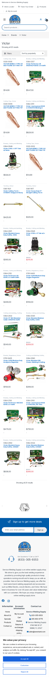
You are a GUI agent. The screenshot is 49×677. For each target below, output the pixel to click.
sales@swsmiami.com (37, 632)
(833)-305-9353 (28, 559)
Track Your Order (27, 7)
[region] (24, 656)
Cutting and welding (15, 228)
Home (4, 35)
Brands (14, 35)
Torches (6, 186)
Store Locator (9, 7)
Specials (7, 619)
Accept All (24, 659)
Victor (14, 59)
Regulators (35, 270)
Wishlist (19, 621)
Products (43, 7)
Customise (24, 665)
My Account (12, 11)
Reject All (24, 672)
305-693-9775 (37, 619)
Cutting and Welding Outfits (12, 271)
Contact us (7, 626)
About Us (7, 615)
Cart (19, 617)
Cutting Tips (7, 59)
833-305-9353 (37, 615)
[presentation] (46, 506)
